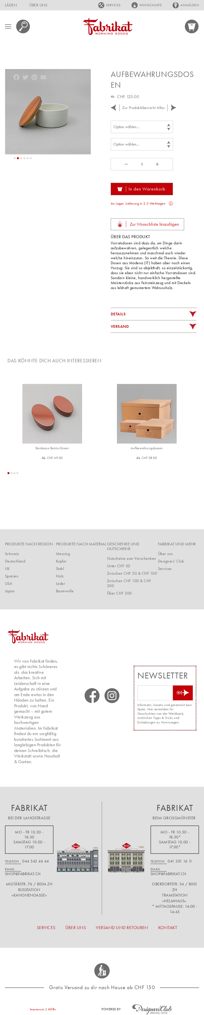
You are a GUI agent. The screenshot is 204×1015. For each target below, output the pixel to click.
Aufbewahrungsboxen (147, 448)
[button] (15, 158)
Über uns (165, 553)
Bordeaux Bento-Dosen (52, 448)
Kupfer (61, 561)
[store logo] (108, 26)
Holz (60, 576)
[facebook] (92, 695)
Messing (63, 553)
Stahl (60, 568)
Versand (120, 326)
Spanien (11, 576)
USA (8, 583)
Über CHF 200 (119, 593)
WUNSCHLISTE (150, 5)
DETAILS (118, 314)
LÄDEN (11, 5)
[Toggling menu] (8, 26)
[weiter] (173, 107)
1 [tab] (8, 473)
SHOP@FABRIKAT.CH (23, 873)
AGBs (52, 1009)
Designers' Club (171, 561)
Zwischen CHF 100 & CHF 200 (129, 583)
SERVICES (113, 5)
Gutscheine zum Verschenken (131, 558)
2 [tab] (11, 473)
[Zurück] (113, 107)
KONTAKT (167, 927)
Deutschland (15, 561)
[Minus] (125, 164)
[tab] (154, 314)
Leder (60, 583)
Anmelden (189, 5)
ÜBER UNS (38, 5)
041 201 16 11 (180, 861)
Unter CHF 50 (118, 565)
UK (7, 568)
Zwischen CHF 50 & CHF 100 (132, 573)
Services (165, 568)
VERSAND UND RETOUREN (122, 927)
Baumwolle (65, 591)
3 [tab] (14, 473)
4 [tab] (17, 473)
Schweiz (12, 553)
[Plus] (158, 164)
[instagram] (111, 695)
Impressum (37, 1009)
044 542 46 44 (35, 861)
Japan (10, 591)
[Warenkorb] (192, 26)
